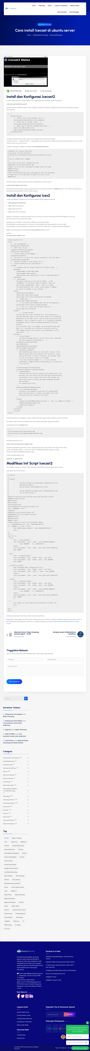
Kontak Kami (21, 1038)
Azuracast (7, 806)
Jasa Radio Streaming (10, 872)
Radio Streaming (8, 716)
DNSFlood (23, 842)
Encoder (7, 810)
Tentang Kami (21, 1035)
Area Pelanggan (74, 12)
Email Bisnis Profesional (24, 1022)
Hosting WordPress (10, 768)
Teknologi (8, 796)
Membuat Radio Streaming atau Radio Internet (60, 962)
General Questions (9, 849)
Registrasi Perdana (9, 898)
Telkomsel (16, 921)
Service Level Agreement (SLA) (55, 973)
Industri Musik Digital (10, 857)
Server (50, 5)
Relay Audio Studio (22, 1025)
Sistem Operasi (9, 778)
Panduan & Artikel (53, 951)
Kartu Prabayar (20, 876)
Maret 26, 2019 (32, 91)
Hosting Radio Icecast (23, 1015)
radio (5, 891)
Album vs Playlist (17, 838)
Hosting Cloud (9, 765)
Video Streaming (10, 823)
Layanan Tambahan (61, 5)
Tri (23, 921)
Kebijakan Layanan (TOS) (53, 980)
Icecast (6, 813)
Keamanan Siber (9, 785)
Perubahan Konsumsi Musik (12, 883)
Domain (6, 845)
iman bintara (9, 740)
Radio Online (8, 894)
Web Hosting (8, 925)
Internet (22, 857)
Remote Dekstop (9, 775)
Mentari (6, 879)
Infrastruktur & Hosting (45, 24)
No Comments (47, 91)
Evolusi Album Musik (18, 845)
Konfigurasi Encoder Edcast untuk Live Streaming (61, 970)
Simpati (6, 910)
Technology (19, 917)
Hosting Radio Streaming (11, 853)
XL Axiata (18, 925)
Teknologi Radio (10, 800)
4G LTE (6, 838)
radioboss (14, 891)
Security (21, 902)
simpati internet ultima (19, 910)
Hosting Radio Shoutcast (24, 1018)
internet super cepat (10, 864)
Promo (6, 887)
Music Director (16, 879)
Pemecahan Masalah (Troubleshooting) (10, 790)
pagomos (8, 729)
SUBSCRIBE (69, 1014)
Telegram (7, 921)
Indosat (24, 853)
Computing (14, 842)
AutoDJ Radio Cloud (23, 1012)
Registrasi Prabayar (10, 902)
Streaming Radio (10, 803)
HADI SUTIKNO (10, 734)
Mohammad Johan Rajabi (13, 714)
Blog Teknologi (62, 12)
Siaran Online (15, 906)
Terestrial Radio (9, 820)
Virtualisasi (7, 782)
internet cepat (8, 861)
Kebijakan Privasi (51, 977)
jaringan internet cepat (11, 868)
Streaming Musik (20, 913)
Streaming (41, 5)
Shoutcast (7, 817)
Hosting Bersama (10, 761)
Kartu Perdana (8, 876)
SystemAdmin (8, 917)
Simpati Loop (8, 913)
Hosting (20, 849)
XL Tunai (6, 928)
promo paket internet (18, 887)
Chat (5, 842)
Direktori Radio (74, 5)
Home (34, 5)
